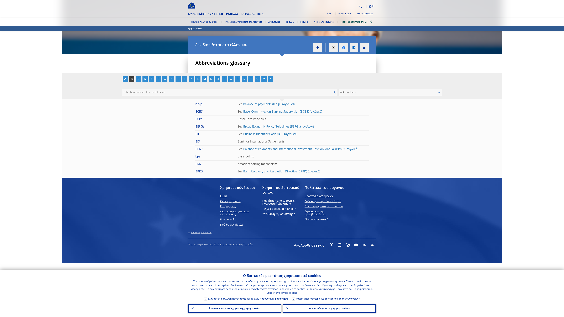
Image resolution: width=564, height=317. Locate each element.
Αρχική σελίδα (195, 29)
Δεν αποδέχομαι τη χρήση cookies (329, 308)
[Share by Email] (364, 47)
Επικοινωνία (228, 219)
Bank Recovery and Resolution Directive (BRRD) (275, 171)
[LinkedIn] (339, 244)
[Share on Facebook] (343, 47)
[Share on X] (333, 47)
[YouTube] (356, 244)
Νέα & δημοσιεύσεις (324, 22)
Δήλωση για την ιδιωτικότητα (323, 201)
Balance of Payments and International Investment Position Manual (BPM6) (294, 149)
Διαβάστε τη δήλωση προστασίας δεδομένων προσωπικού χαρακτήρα (248, 299)
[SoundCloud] (364, 244)
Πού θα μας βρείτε (231, 225)
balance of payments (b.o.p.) (262, 104)
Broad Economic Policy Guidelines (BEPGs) (272, 126)
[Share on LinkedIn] (354, 47)
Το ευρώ (290, 22)
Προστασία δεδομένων (319, 196)
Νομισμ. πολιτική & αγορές (204, 22)
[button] (365, 6)
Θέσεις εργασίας (365, 14)
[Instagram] (347, 244)
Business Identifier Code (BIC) (263, 134)
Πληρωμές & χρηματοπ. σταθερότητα (243, 22)
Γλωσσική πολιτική (316, 219)
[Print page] (317, 47)
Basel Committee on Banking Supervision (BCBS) (276, 111)
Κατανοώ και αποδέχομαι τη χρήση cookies (234, 308)
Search (360, 6)
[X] (331, 244)
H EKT (223, 196)
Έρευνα (304, 22)
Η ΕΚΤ (330, 14)
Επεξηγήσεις (228, 206)
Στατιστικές (274, 22)
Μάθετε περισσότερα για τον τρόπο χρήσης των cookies (328, 299)
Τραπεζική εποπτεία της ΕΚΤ (354, 22)
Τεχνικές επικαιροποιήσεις (279, 209)
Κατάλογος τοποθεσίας (201, 233)
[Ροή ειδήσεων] (372, 244)
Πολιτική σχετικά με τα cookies (324, 206)
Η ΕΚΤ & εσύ (344, 14)
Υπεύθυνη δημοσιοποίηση (278, 214)
